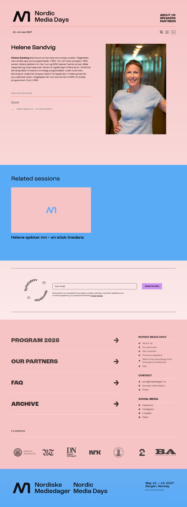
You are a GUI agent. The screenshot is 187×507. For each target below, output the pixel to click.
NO (173, 32)
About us (167, 15)
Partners (168, 21)
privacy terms (97, 295)
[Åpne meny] (167, 32)
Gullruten (77, 70)
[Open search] (161, 32)
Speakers (168, 18)
